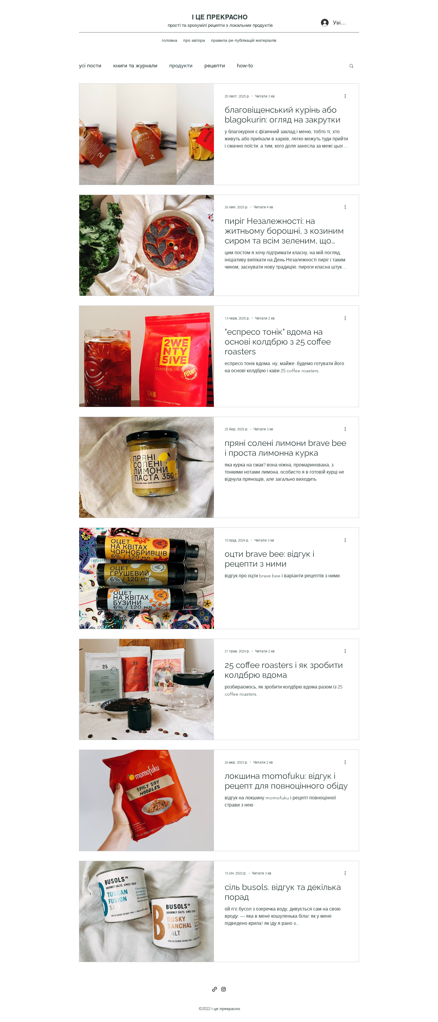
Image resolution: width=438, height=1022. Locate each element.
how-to (245, 65)
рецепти (214, 65)
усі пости (90, 65)
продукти (180, 65)
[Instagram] (223, 989)
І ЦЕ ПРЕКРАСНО (220, 17)
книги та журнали (135, 65)
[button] (351, 66)
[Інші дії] (347, 96)
